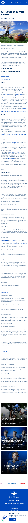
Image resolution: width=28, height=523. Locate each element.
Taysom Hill (12, 117)
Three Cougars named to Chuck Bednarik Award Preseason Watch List (13, 441)
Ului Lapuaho (19, 94)
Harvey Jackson (19, 110)
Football (4, 417)
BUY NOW (13, 520)
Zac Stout (12, 145)
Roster (15, 7)
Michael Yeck (23, 111)
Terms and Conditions (14, 510)
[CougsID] (11, 2)
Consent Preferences (14, 508)
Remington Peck (4, 292)
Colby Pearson (8, 133)
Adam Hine (16, 134)
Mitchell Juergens (9, 111)
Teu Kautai (14, 110)
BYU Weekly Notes (5, 76)
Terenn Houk (3, 134)
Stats (20, 7)
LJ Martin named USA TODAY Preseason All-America (10, 466)
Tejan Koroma (7, 94)
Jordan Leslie (16, 111)
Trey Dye (24, 108)
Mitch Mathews (20, 133)
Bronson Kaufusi (10, 158)
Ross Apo (9, 110)
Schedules (9, 7)
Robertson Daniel (23, 243)
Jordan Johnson (14, 243)
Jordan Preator (15, 95)
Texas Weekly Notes (5, 79)
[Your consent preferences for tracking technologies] (2, 520)
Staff (25, 7)
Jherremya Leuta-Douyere (14, 152)
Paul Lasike (21, 134)
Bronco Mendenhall (6, 97)
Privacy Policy (14, 505)
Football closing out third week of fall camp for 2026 (13, 419)
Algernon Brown (10, 134)
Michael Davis (15, 142)
